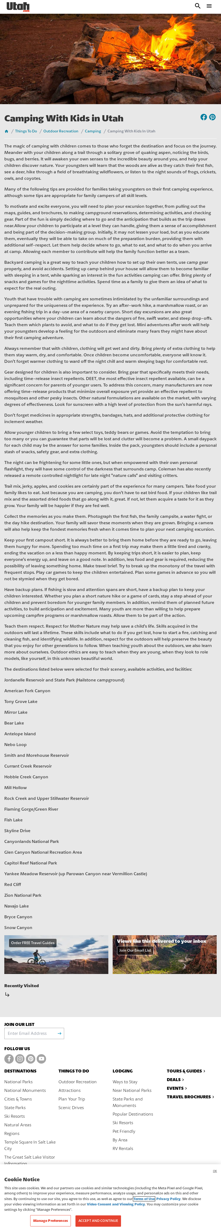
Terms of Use (144, 1199)
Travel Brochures (189, 1096)
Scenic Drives (71, 1107)
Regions (11, 1133)
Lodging (123, 1071)
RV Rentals (123, 1148)
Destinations (20, 1071)
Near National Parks (132, 1090)
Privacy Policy (168, 1199)
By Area (120, 1140)
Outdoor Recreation (60, 131)
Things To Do (26, 131)
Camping (93, 131)
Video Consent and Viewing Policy (116, 1204)
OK (215, 1171)
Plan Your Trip (71, 1099)
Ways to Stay (125, 1081)
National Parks (18, 1081)
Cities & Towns (18, 1099)
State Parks (15, 1107)
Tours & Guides (184, 1071)
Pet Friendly (124, 1131)
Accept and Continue (98, 1221)
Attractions (69, 1090)
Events (175, 1088)
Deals (174, 1079)
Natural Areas (17, 1125)
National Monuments (25, 1090)
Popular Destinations (133, 1114)
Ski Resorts (14, 1116)
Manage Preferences (50, 1221)
